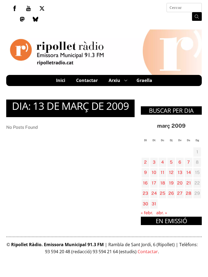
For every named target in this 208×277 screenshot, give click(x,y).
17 (154, 183)
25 (162, 193)
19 (171, 183)
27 (180, 193)
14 (188, 172)
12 (171, 172)
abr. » (161, 212)
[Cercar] (197, 16)
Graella (144, 80)
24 (154, 193)
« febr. (147, 212)
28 (188, 193)
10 (154, 172)
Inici (60, 80)
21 (188, 183)
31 (154, 203)
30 (145, 203)
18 (162, 183)
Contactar (87, 80)
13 (180, 172)
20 (180, 183)
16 (145, 183)
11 (162, 172)
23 (145, 193)
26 (171, 193)
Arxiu (114, 80)
